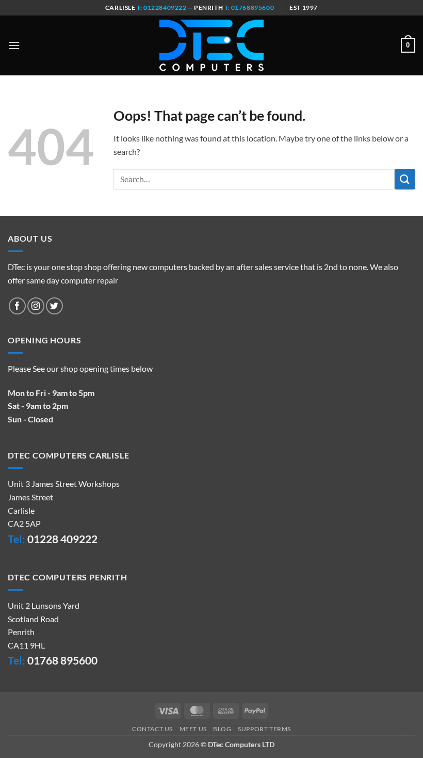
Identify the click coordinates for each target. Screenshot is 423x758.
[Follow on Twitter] (54, 305)
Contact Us (152, 729)
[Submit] (405, 179)
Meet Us (193, 729)
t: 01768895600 (249, 7)
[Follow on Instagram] (35, 305)
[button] (14, 45)
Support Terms (264, 729)
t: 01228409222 (161, 7)
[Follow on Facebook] (17, 305)
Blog (222, 729)
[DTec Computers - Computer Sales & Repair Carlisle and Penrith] (211, 45)
